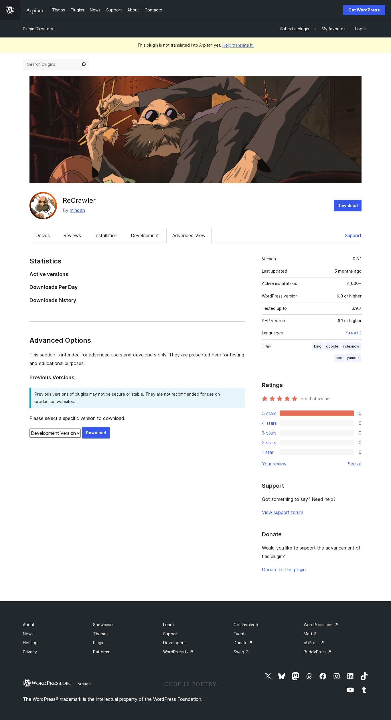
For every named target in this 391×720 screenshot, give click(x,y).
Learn (168, 624)
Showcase (103, 624)
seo (339, 358)
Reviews (72, 235)
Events (240, 633)
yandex (353, 358)
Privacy (30, 651)
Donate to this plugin (284, 569)
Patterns (101, 651)
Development (145, 235)
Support (353, 235)
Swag (241, 651)
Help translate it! (238, 45)
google (332, 346)
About (28, 624)
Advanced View (189, 235)
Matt (310, 633)
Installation (105, 235)
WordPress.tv (178, 651)
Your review (274, 464)
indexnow (351, 346)
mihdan (77, 210)
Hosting (30, 642)
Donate (243, 642)
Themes (100, 633)
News (28, 633)
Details (42, 235)
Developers (174, 642)
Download (347, 205)
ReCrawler (79, 200)
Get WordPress (364, 9)
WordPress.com (321, 624)
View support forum (282, 512)
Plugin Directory (38, 28)
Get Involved (246, 624)
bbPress (314, 642)
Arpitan (84, 683)
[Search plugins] (83, 64)
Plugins (99, 642)
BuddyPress (317, 651)
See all (355, 464)
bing (317, 346)
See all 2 (354, 333)
